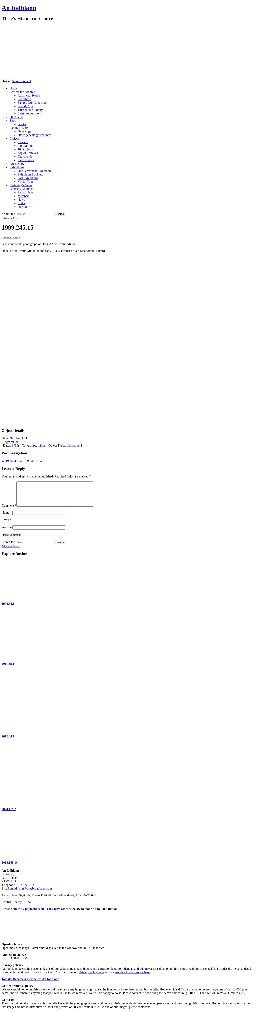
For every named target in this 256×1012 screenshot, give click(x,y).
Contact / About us (21, 188)
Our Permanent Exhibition (34, 171)
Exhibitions (17, 167)
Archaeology (18, 163)
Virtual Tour (25, 181)
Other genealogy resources (34, 135)
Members (23, 196)
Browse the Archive (22, 92)
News (21, 199)
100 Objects (25, 149)
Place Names (26, 160)
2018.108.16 (10, 862)
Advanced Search (29, 95)
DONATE (16, 117)
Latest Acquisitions (30, 113)
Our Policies (25, 206)
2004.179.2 (9, 809)
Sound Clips (25, 106)
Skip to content (21, 81)
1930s (15, 445)
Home (13, 88)
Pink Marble (25, 145)
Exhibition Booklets (30, 174)
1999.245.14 (12, 461)
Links (21, 203)
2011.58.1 (8, 663)
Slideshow (24, 99)
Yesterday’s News (21, 185)
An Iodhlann (19, 7)
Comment (9, 505)
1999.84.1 (8, 603)
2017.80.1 (8, 736)
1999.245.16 (32, 461)
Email (6, 520)
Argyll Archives (28, 153)
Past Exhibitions (28, 178)
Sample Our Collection (32, 102)
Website (7, 527)
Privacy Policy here (91, 972)
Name (7, 512)
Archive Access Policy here (132, 972)
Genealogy (24, 131)
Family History (19, 127)
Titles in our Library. (30, 109)
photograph (74, 445)
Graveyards (25, 156)
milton (15, 442)
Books (22, 124)
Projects (15, 138)
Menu (6, 81)
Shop (13, 120)
